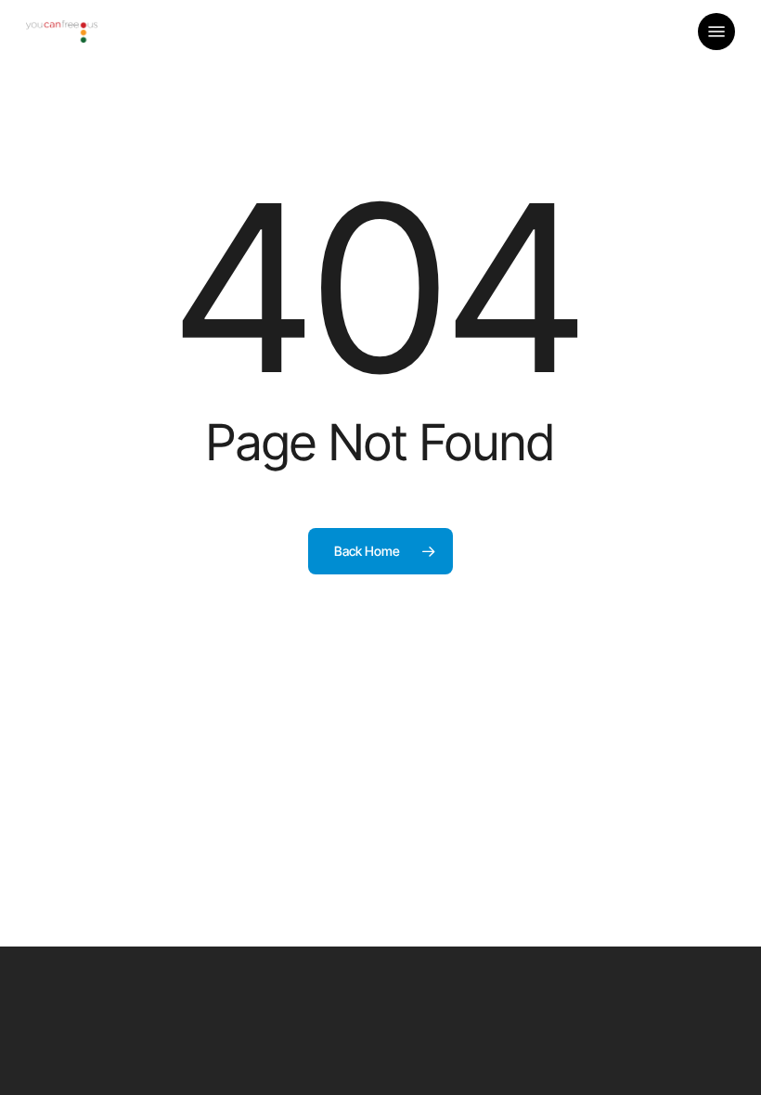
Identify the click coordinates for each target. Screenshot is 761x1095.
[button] (716, 31)
